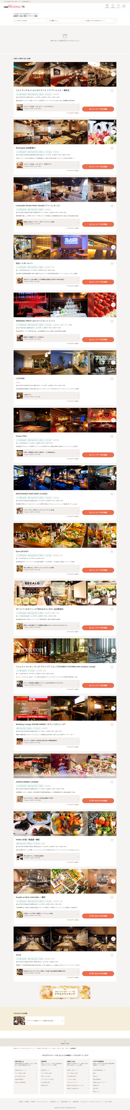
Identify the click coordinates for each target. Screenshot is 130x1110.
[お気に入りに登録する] (112, 91)
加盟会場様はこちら (66, 1101)
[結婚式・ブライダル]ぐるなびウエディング (24, 1048)
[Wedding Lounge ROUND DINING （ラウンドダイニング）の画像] (65, 708)
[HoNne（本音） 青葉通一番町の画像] (65, 823)
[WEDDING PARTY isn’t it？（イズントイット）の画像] (65, 305)
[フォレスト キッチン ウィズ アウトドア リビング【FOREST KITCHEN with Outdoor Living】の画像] (65, 650)
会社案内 (21, 1101)
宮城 (58, 1048)
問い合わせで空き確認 (99, 800)
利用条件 (33, 1101)
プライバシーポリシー (43, 1101)
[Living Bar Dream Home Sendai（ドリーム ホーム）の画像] (65, 189)
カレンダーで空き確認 (99, 109)
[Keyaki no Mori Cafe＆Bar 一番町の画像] (65, 881)
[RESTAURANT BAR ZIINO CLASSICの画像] (65, 477)
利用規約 (27, 1101)
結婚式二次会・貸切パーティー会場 (46, 1048)
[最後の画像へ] (113, 74)
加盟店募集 (76, 1101)
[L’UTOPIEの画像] (65, 362)
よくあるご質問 (107, 1101)
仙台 (63, 1048)
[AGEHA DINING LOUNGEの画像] (65, 766)
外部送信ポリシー (54, 1101)
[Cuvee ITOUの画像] (65, 420)
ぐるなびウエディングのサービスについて (91, 1101)
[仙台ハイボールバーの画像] (65, 247)
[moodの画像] (65, 939)
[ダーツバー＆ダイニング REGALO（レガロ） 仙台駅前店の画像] (65, 593)
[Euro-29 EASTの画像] (65, 535)
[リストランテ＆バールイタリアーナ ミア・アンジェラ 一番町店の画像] (65, 74)
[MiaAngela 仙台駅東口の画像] (65, 132)
